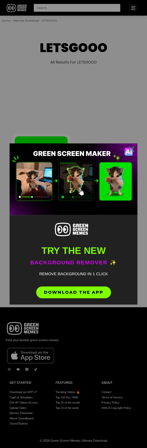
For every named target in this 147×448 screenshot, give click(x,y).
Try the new (74, 250)
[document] (73, 224)
